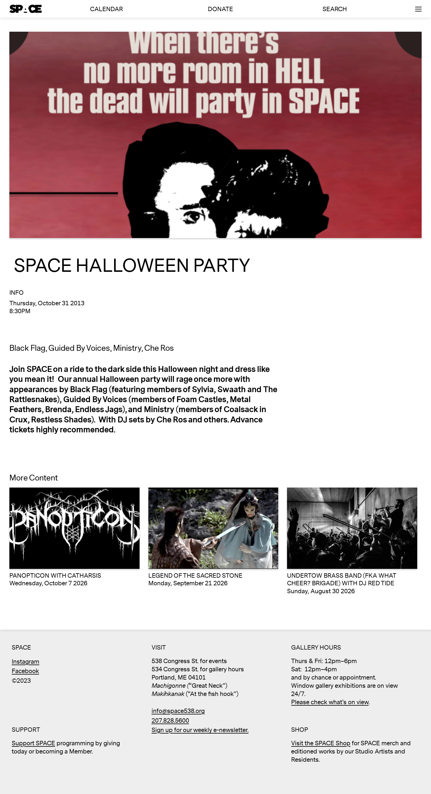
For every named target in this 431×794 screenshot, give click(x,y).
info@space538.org (178, 711)
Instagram (25, 662)
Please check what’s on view (330, 702)
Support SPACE (33, 743)
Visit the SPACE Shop (320, 743)
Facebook (25, 671)
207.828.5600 (170, 721)
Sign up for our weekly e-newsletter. (200, 730)
